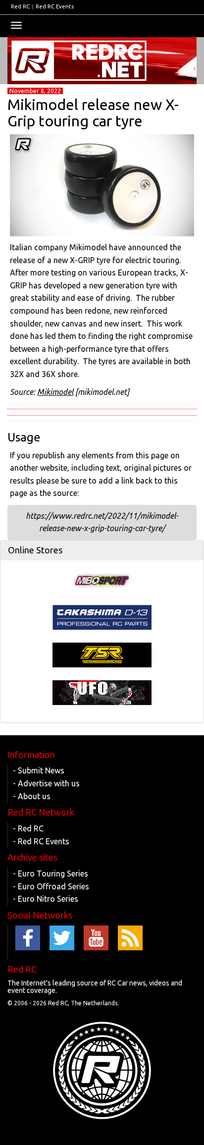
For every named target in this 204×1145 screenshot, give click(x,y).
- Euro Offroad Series (51, 886)
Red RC (20, 6)
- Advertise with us (46, 783)
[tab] (102, 550)
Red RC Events (55, 6)
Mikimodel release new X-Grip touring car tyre (93, 112)
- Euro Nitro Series (45, 898)
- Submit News (38, 770)
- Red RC (28, 828)
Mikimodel (55, 391)
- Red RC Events (41, 841)
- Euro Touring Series (50, 873)
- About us (32, 796)
